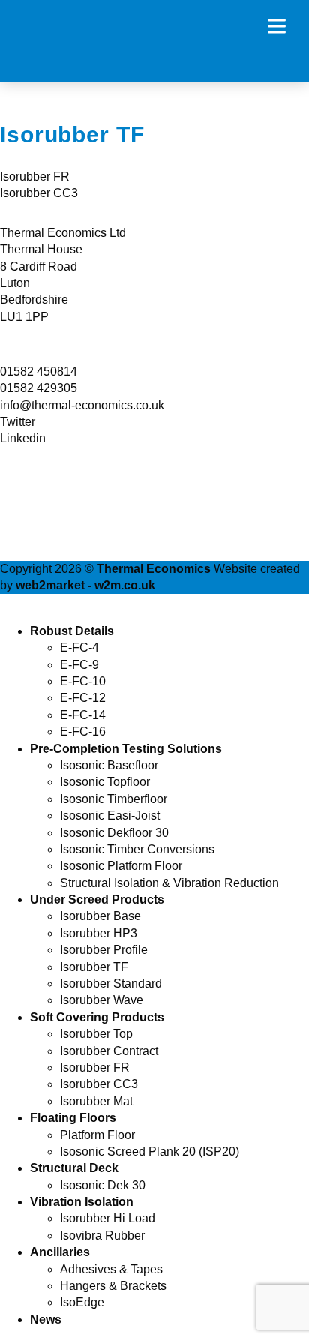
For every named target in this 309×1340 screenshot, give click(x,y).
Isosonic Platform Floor (121, 865)
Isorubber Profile (104, 949)
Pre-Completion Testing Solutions (126, 748)
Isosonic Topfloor (105, 781)
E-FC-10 (83, 681)
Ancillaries (60, 1252)
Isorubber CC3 (39, 193)
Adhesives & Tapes (111, 1269)
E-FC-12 (83, 697)
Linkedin (23, 438)
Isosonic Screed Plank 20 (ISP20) (149, 1151)
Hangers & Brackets (113, 1285)
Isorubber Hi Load (107, 1218)
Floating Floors (73, 1117)
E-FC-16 (83, 731)
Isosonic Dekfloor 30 (114, 832)
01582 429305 (38, 388)
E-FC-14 (83, 715)
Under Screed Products (97, 899)
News (46, 1319)
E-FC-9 (79, 664)
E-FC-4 (79, 647)
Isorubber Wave (101, 1000)
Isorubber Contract (109, 1051)
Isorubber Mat (96, 1101)
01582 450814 (38, 371)
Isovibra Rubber (102, 1235)
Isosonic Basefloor (109, 765)
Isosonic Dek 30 (103, 1185)
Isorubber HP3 (98, 933)
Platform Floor (97, 1135)
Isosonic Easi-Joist (110, 815)
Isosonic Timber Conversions (137, 849)
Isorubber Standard (111, 983)
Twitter (17, 421)
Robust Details (72, 631)
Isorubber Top (96, 1033)
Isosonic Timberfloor (113, 799)
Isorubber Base (100, 916)
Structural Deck (74, 1168)
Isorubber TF (94, 967)
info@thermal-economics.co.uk (82, 405)
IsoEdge (82, 1302)
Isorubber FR (35, 176)
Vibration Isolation (82, 1201)
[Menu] (283, 26)
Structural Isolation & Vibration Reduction (169, 883)
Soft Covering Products (97, 1017)
